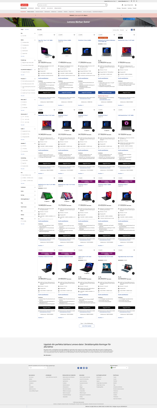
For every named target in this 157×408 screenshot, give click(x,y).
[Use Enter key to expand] (133, 5)
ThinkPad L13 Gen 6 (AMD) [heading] (84, 40)
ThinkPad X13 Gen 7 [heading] (63, 115)
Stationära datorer (66, 385)
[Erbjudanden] (26, 11)
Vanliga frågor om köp (101, 385)
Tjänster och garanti (66, 392)
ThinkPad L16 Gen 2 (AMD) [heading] (64, 40)
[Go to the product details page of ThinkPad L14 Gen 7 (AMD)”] (106, 196)
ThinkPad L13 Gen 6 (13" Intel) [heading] (45, 256)
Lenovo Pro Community (84, 379)
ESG (30, 385)
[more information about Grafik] (24, 128)
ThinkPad (115, 381)
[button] (131, 1)
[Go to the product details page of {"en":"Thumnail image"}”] (106, 268)
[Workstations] (50, 11)
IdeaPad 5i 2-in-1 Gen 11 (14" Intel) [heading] (66, 184)
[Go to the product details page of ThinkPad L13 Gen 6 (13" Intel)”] (46, 268)
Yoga (114, 385)
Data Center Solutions (67, 388)
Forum (81, 385)
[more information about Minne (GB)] (26, 99)
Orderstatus (99, 379)
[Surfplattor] (62, 11)
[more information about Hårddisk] (25, 143)
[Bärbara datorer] (34, 11)
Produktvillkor (82, 390)
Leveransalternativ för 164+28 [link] (45, 98)
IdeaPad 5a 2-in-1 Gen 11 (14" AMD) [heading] (46, 184)
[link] (136, 1)
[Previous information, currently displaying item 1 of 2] (35, 15)
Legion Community (83, 381)
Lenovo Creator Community (85, 377)
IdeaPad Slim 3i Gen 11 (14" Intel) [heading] (126, 40)
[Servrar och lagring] (91, 11)
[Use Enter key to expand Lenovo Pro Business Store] (116, 1)
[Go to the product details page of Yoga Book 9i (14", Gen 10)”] (126, 268)
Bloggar (81, 386)
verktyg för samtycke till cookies (63, 403)
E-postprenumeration (84, 383)
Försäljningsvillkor (100, 386)
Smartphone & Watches (117, 386)
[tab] (132, 30)
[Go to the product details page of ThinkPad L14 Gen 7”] (86, 196)
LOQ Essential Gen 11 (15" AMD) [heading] (126, 115)
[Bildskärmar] (56, 11)
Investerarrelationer (32, 381)
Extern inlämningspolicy (84, 403)
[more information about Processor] (25, 78)
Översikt (77, 403)
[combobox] (71, 5)
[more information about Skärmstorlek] (27, 114)
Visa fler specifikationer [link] (43, 78)
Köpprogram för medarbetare (85, 394)
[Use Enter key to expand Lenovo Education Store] (129, 1)
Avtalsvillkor (31, 386)
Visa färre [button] (40, 105)
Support (98, 381)
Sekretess (55, 403)
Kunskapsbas (82, 398)
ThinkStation (115, 396)
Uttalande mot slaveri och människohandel (96, 403)
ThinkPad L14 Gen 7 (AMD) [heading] (104, 184)
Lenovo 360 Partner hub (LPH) (51, 377)
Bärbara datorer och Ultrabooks (68, 377)
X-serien (114, 379)
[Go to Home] (24, 5)
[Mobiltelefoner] (82, 11)
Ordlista (81, 396)
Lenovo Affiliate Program (33, 390)
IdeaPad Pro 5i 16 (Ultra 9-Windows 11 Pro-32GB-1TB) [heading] (106, 41)
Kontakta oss (99, 377)
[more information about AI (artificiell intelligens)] (31, 69)
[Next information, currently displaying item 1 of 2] (121, 15)
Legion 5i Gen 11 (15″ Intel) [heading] (84, 256)
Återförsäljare (82, 388)
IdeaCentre (115, 392)
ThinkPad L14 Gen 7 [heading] (83, 184)
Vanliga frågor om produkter (102, 383)
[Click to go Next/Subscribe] (45, 367)
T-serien (114, 377)
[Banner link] (78, 15)
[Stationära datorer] (43, 11)
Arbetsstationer (66, 386)
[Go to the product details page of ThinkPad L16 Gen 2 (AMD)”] (66, 52)
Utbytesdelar (65, 396)
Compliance (31, 383)
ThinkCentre (115, 390)
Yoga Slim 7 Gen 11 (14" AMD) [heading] (45, 40)
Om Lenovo (31, 377)
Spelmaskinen (65, 381)
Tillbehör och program (67, 390)
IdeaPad (114, 383)
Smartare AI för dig (66, 379)
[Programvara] (74, 11)
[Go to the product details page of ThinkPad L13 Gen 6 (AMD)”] (86, 52)
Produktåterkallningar (67, 394)
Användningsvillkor (72, 403)
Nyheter (30, 379)
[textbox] (119, 367)
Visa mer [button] (22, 56)
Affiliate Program (83, 392)
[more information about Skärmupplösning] (29, 199)
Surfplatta (64, 383)
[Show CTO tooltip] (53, 57)
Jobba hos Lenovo (32, 388)
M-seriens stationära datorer (118, 388)
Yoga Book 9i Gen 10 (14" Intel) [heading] (105, 256)
